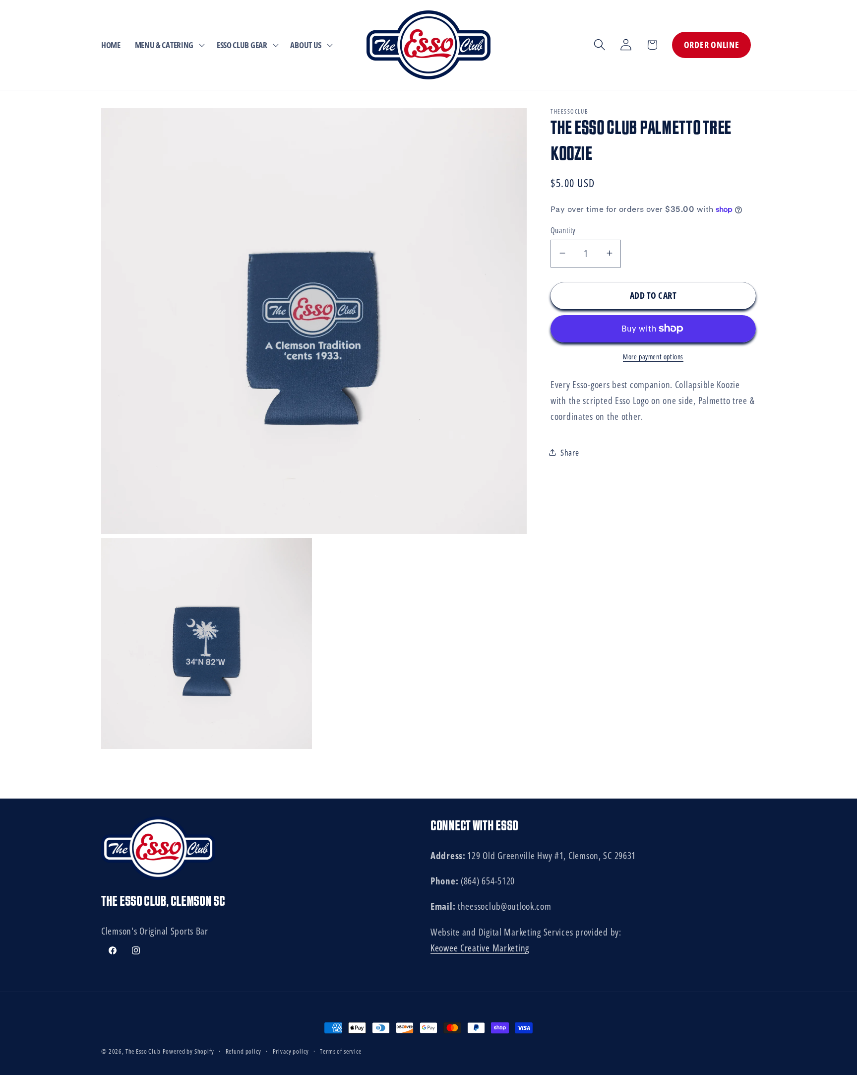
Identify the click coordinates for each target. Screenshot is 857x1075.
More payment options (653, 356)
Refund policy (243, 1051)
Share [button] (569, 452)
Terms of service (340, 1051)
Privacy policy (291, 1051)
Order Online (711, 45)
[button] (168, 44)
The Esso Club (143, 1051)
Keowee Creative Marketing (479, 947)
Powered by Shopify (188, 1051)
